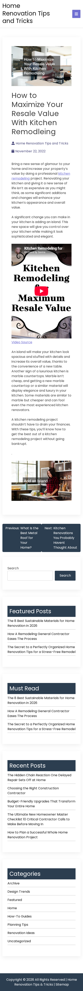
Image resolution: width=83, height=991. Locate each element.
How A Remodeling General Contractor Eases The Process (38, 636)
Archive (13, 883)
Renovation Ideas (21, 933)
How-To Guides (19, 916)
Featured (14, 900)
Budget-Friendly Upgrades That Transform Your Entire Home (41, 803)
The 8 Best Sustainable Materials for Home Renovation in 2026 (41, 623)
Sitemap (62, 984)
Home (12, 908)
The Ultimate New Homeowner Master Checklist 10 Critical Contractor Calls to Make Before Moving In (38, 819)
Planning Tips (17, 924)
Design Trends (18, 891)
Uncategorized (19, 941)
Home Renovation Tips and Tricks (26, 13)
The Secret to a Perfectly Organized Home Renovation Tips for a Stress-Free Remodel (41, 649)
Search (13, 568)
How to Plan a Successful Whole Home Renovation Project (37, 834)
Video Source (21, 342)
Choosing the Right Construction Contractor (33, 790)
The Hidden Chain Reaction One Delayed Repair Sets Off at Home (39, 777)
